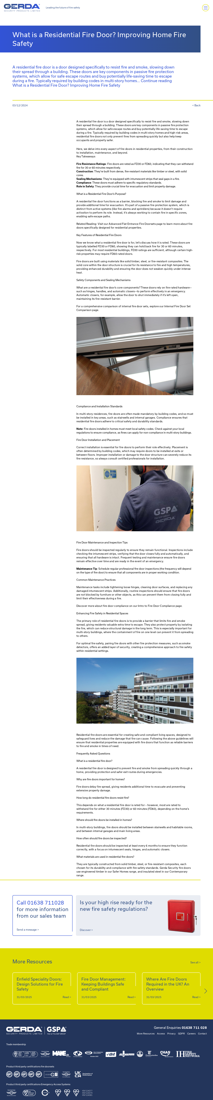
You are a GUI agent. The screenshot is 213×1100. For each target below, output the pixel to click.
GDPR (181, 1033)
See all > (195, 962)
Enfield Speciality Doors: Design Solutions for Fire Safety (40, 984)
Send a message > (28, 929)
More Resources (146, 1033)
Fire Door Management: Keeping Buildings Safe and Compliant (103, 984)
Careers (191, 1033)
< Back (196, 105)
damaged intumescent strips (94, 590)
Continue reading (92, 83)
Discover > (86, 930)
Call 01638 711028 (40, 902)
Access (161, 1033)
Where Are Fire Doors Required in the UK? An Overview (167, 984)
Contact (202, 1033)
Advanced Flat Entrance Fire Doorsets (132, 223)
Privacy (171, 1033)
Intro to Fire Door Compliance (156, 605)
